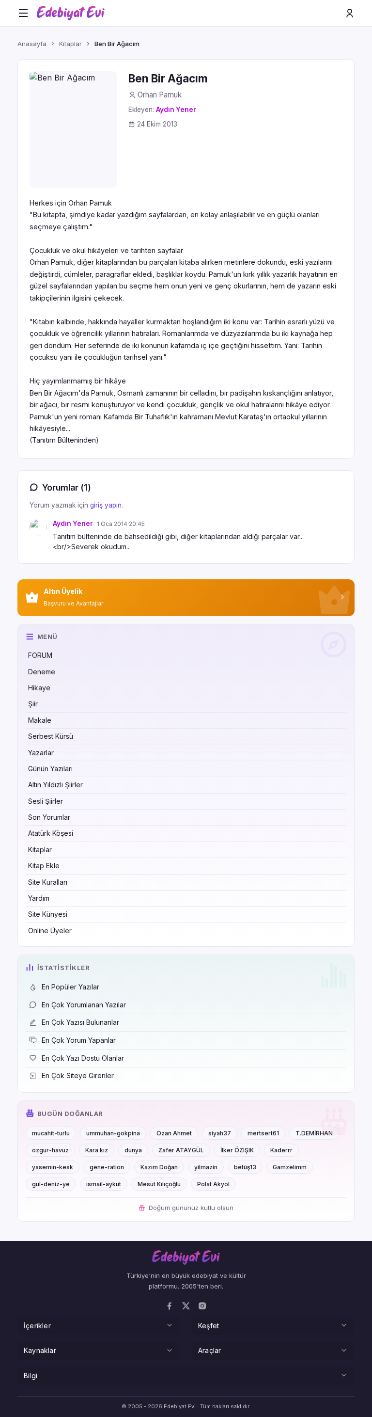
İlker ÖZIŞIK (237, 1150)
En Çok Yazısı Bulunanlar (80, 1022)
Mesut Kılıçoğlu (159, 1184)
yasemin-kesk (52, 1167)
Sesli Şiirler (45, 801)
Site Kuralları (47, 882)
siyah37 (219, 1133)
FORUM (40, 655)
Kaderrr (281, 1150)
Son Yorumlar (49, 817)
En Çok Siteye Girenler (78, 1075)
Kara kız (96, 1150)
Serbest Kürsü (50, 736)
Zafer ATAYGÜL (181, 1150)
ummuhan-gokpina (113, 1133)
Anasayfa (31, 44)
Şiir (33, 704)
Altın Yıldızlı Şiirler (55, 784)
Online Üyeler (50, 930)
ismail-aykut (103, 1184)
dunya (133, 1150)
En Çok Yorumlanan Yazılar (84, 1005)
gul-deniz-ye (51, 1184)
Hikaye (39, 688)
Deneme (41, 672)
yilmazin (205, 1167)
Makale (39, 720)
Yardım (38, 898)
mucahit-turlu (51, 1133)
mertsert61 (263, 1133)
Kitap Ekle (44, 865)
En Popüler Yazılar (70, 987)
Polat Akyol (213, 1184)
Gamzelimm (290, 1167)
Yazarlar (41, 752)
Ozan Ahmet (174, 1133)
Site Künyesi (47, 914)
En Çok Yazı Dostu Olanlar (83, 1058)
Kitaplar (40, 849)
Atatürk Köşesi (50, 833)
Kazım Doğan (159, 1167)
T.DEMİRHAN (314, 1133)
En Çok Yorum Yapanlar (79, 1040)
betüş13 (245, 1167)
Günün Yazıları (50, 768)
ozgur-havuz (50, 1150)
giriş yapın (106, 505)
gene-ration (107, 1167)
